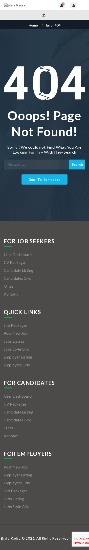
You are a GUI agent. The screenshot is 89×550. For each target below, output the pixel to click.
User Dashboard (18, 254)
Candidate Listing (18, 270)
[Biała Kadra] (24, 5)
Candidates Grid (17, 278)
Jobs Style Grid (16, 349)
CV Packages (15, 262)
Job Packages (15, 325)
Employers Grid (17, 364)
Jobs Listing (14, 341)
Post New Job (16, 333)
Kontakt (11, 294)
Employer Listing (18, 357)
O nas (8, 286)
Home (33, 25)
